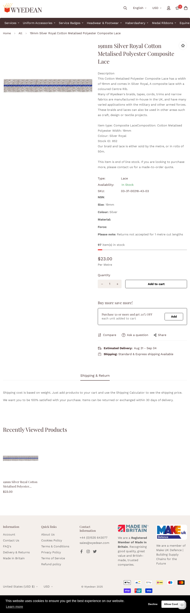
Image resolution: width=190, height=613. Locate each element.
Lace (124, 178)
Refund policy (51, 564)
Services (10, 23)
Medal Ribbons (162, 23)
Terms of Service (53, 558)
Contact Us (11, 540)
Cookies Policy (51, 540)
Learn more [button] (14, 607)
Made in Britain (14, 558)
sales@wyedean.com (94, 543)
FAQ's (7, 546)
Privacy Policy (51, 552)
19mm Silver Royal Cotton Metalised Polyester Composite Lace (20, 484)
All (20, 33)
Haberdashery (135, 23)
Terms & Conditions (55, 546)
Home (7, 33)
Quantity (104, 275)
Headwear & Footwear (103, 23)
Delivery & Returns (16, 552)
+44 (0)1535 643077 (93, 537)
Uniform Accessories (37, 23)
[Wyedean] (22, 8)
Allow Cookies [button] (173, 604)
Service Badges (69, 23)
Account (9, 534)
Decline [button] (153, 604)
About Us (48, 534)
